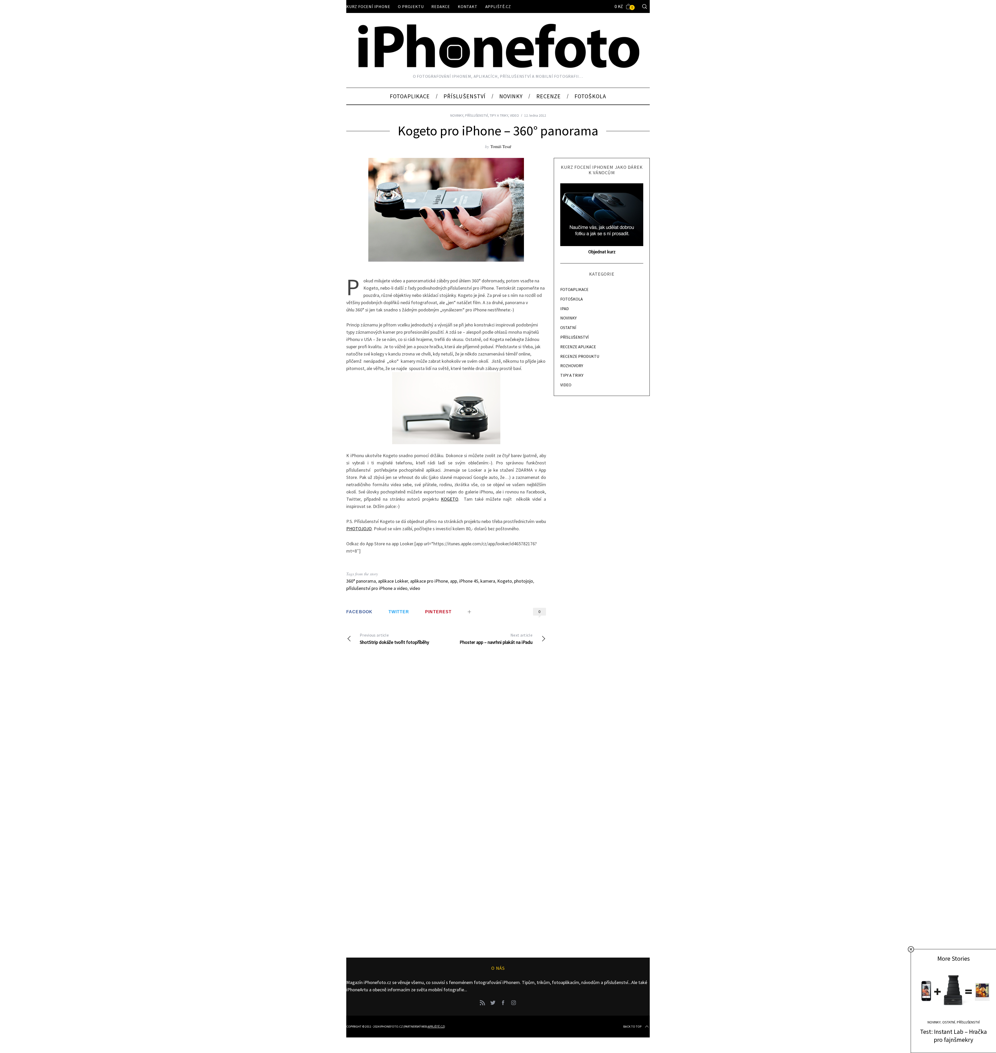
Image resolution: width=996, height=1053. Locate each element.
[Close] (911, 949)
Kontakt (468, 6)
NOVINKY (456, 115)
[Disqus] (446, 733)
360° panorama (361, 581)
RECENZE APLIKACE (578, 346)
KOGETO (449, 499)
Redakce (440, 6)
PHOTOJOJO (359, 529)
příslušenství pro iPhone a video (376, 588)
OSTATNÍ (568, 327)
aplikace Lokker (393, 581)
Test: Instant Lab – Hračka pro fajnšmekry (953, 1036)
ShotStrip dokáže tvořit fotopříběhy (394, 638)
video (415, 588)
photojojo (523, 581)
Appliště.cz (498, 6)
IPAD (564, 308)
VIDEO (514, 115)
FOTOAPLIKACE (574, 289)
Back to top (632, 1026)
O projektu (411, 6)
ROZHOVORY (571, 365)
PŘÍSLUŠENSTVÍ (476, 115)
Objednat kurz (601, 252)
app (453, 581)
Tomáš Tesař (500, 146)
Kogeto (504, 581)
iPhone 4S (468, 581)
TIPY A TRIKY (499, 115)
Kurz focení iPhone (368, 6)
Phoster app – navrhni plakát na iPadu (496, 638)
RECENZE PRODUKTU (579, 356)
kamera (487, 581)
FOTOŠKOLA (571, 299)
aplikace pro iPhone (429, 581)
